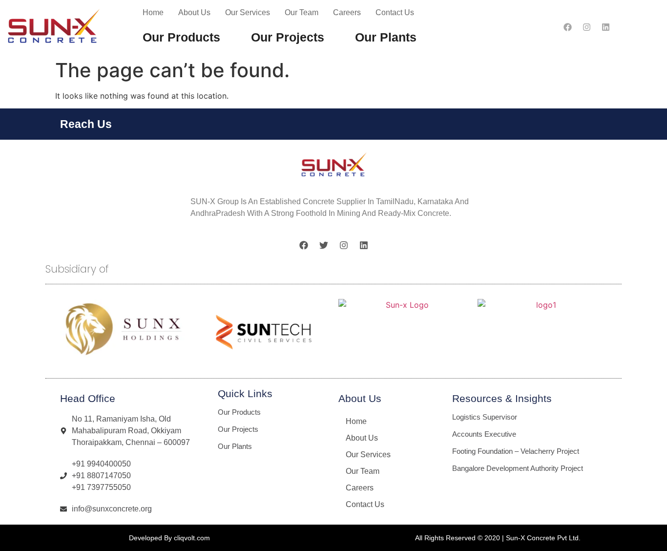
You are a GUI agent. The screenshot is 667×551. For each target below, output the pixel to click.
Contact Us (394, 12)
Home (153, 12)
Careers (347, 12)
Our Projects (287, 37)
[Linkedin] (605, 27)
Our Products (181, 37)
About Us (194, 12)
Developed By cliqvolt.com (169, 538)
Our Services (247, 12)
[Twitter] (324, 245)
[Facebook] (567, 27)
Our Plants (386, 37)
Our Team (301, 12)
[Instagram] (586, 27)
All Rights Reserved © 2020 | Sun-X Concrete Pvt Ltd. (498, 538)
